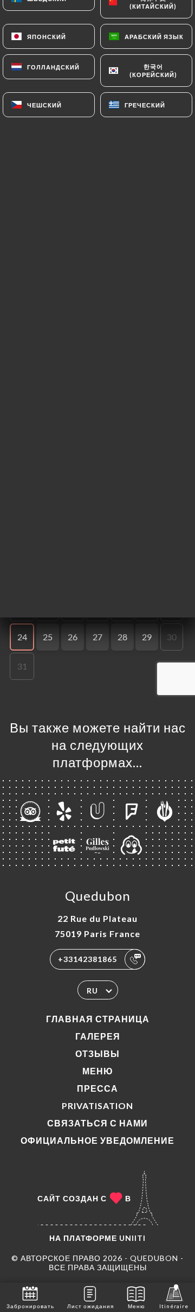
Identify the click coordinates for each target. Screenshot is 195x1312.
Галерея (97, 1036)
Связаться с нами (97, 1123)
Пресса (97, 1088)
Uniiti (132, 1238)
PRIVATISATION (97, 1105)
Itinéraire (173, 1306)
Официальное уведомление (97, 1140)
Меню (97, 1071)
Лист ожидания (90, 1306)
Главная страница (98, 1019)
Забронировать (30, 1306)
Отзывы (97, 1053)
